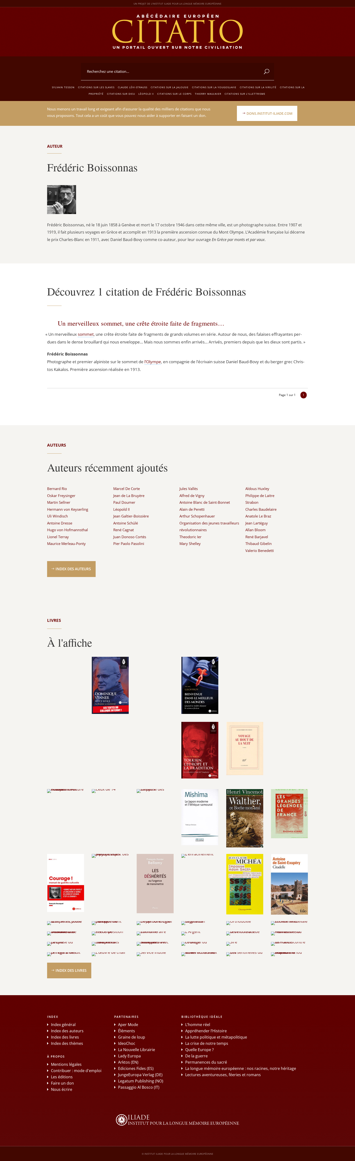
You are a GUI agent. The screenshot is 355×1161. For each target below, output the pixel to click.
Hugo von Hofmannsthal (67, 529)
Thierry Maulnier (208, 93)
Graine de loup (131, 1037)
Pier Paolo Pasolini (128, 543)
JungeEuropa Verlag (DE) (140, 1074)
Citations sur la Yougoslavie (214, 87)
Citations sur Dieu (121, 93)
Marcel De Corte (126, 488)
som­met (86, 334)
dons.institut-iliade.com (269, 113)
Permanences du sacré (206, 1062)
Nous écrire (61, 1089)
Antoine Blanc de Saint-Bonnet (204, 502)
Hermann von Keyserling (67, 509)
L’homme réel (197, 1024)
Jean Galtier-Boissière (131, 516)
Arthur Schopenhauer (197, 516)
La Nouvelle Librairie (136, 1049)
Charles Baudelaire (261, 509)
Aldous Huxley (257, 488)
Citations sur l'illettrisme (245, 93)
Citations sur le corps (174, 93)
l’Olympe (152, 361)
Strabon (251, 502)
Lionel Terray (58, 536)
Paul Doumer (124, 502)
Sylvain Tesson (63, 87)
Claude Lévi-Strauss (132, 87)
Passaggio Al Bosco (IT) (138, 1087)
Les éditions (62, 1077)
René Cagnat (123, 529)
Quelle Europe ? (199, 1049)
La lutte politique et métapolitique (216, 1037)
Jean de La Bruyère (128, 495)
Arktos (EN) (128, 1062)
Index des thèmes (67, 1043)
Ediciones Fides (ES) (136, 1068)
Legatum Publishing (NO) (140, 1081)
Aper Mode (128, 1024)
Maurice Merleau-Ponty (66, 543)
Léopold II (146, 93)
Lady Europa (129, 1056)
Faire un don (62, 1083)
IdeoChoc (126, 1043)
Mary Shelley (190, 543)
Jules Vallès (188, 488)
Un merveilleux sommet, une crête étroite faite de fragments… (141, 323)
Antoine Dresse (59, 523)
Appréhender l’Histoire (206, 1030)
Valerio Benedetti (259, 550)
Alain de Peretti (192, 509)
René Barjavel (256, 536)
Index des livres (71, 970)
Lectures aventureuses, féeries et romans (223, 1074)
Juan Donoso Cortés (129, 536)
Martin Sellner (58, 502)
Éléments (126, 1030)
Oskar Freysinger (61, 495)
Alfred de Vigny (192, 495)
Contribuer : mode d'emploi (76, 1070)
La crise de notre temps (206, 1043)
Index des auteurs (73, 568)
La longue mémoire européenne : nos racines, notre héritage (240, 1068)
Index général (63, 1024)
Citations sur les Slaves (96, 87)
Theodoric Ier (190, 536)
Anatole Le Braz (258, 516)
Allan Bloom (255, 529)
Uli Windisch (57, 516)
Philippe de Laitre (259, 495)
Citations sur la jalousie (170, 87)
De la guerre (196, 1056)
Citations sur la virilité (258, 87)
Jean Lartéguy (256, 523)
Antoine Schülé (125, 523)
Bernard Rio (57, 488)
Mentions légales (66, 1064)
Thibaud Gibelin (258, 543)
